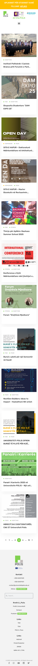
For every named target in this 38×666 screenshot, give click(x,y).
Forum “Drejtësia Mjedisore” (16, 315)
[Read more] (19, 35)
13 (29, 540)
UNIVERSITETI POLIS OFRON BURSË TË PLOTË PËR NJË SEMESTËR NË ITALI (16, 443)
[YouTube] (18, 663)
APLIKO (23, 6)
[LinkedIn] (24, 663)
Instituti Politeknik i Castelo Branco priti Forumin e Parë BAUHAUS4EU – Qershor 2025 (17, 67)
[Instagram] (13, 663)
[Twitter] (28, 663)
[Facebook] (9, 663)
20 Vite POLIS (19, 18)
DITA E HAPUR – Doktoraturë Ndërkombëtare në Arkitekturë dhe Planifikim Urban (17, 150)
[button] (19, 23)
